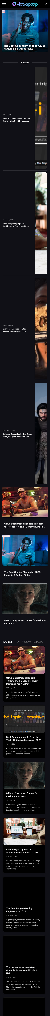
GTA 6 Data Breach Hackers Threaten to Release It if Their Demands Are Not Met (24, 526)
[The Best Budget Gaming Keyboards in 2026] (24, 890)
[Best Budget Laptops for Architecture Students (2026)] (41, 223)
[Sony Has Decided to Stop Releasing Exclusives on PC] (41, 328)
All (18, 641)
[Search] (46, 4)
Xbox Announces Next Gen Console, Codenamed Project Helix (21, 970)
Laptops (38, 641)
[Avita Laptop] (25, 4)
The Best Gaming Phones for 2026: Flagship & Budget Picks (25, 47)
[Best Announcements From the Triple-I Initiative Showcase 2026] (41, 118)
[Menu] (4, 4)
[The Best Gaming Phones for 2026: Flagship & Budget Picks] (25, 31)
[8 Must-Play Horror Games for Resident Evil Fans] (25, 598)
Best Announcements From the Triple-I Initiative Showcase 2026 (16, 121)
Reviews (27, 641)
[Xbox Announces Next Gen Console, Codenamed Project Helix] (24, 949)
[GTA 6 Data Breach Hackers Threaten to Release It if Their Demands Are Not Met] (25, 502)
